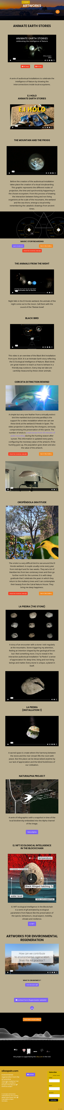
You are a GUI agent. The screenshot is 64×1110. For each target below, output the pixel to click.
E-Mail (51, 1078)
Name (51, 1086)
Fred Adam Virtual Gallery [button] (32, 1019)
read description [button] (31, 985)
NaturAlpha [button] (32, 832)
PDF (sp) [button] (39, 66)
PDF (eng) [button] (26, 66)
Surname (51, 1092)
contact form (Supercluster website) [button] (31, 1000)
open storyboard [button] (18, 246)
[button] (32, 1008)
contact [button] (31, 1074)
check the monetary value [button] (31, 251)
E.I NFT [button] (32, 924)
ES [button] (57, 12)
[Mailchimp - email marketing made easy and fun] (59, 1101)
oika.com (39, 1057)
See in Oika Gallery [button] (46, 246)
